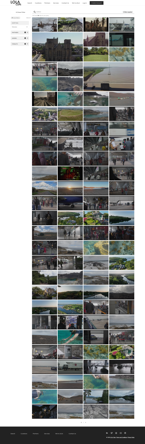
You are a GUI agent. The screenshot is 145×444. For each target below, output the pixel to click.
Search (29, 3)
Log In (85, 3)
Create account (97, 3)
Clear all (28, 18)
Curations (38, 3)
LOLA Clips (113, 437)
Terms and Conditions (121, 437)
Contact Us (65, 3)
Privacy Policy (131, 437)
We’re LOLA (76, 3)
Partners (47, 3)
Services (56, 3)
